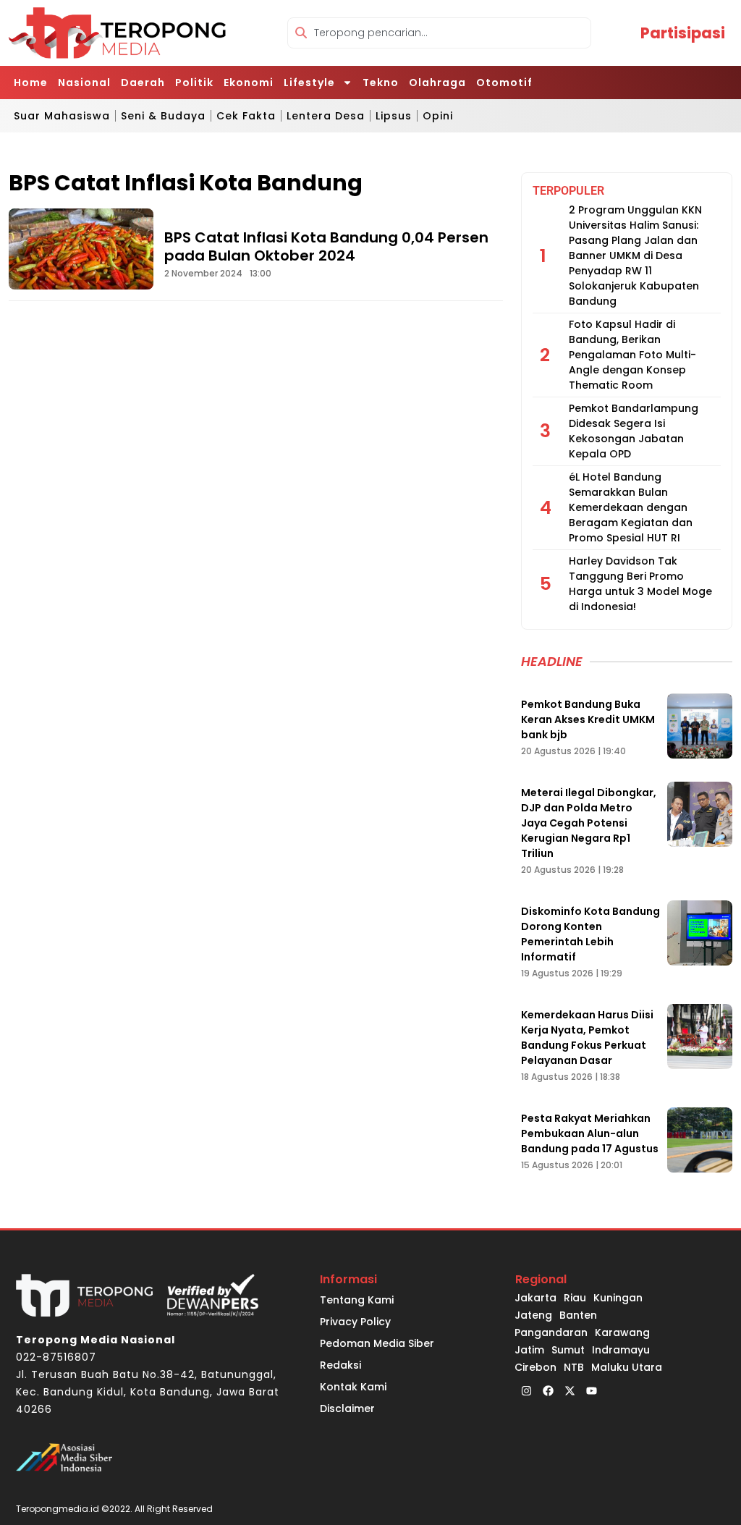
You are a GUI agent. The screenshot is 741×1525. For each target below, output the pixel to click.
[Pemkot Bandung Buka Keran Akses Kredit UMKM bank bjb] (699, 726)
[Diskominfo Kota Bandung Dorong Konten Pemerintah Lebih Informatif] (699, 933)
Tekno (381, 82)
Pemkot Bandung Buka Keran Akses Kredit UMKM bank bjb (588, 719)
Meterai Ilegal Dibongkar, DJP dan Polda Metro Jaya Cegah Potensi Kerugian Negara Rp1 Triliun (588, 823)
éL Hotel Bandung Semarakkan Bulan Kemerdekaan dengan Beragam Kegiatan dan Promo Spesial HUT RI (631, 507)
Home (31, 82)
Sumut (568, 1350)
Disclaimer (347, 1408)
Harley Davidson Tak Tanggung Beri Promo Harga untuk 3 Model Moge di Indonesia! (640, 584)
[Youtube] (591, 1390)
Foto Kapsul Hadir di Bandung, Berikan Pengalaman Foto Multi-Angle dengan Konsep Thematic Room (632, 354)
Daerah (143, 82)
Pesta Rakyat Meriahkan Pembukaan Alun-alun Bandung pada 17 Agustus (590, 1133)
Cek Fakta (246, 116)
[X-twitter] (569, 1390)
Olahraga (437, 82)
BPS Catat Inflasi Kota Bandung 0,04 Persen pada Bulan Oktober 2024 (326, 246)
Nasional (84, 82)
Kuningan (618, 1297)
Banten (578, 1315)
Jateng (533, 1315)
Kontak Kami (353, 1387)
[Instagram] (526, 1390)
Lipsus (394, 116)
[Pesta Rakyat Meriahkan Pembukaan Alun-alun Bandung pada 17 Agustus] (699, 1140)
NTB (574, 1367)
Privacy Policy (355, 1321)
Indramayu (621, 1350)
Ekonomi (249, 82)
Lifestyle (309, 82)
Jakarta (535, 1297)
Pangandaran (551, 1332)
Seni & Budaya (163, 116)
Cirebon (535, 1367)
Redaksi (340, 1365)
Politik (194, 82)
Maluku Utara (626, 1367)
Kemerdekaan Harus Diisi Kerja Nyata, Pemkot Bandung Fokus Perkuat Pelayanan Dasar (587, 1037)
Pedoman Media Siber (377, 1343)
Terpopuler (568, 191)
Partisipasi (682, 32)
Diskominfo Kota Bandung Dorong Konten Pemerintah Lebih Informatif (590, 934)
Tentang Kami (357, 1300)
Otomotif (504, 82)
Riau (575, 1297)
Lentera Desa (326, 116)
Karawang (622, 1332)
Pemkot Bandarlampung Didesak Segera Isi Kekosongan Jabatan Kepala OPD (633, 431)
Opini (438, 116)
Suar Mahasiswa (62, 116)
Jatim (529, 1350)
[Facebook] (548, 1390)
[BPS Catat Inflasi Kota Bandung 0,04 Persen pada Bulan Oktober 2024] (81, 249)
